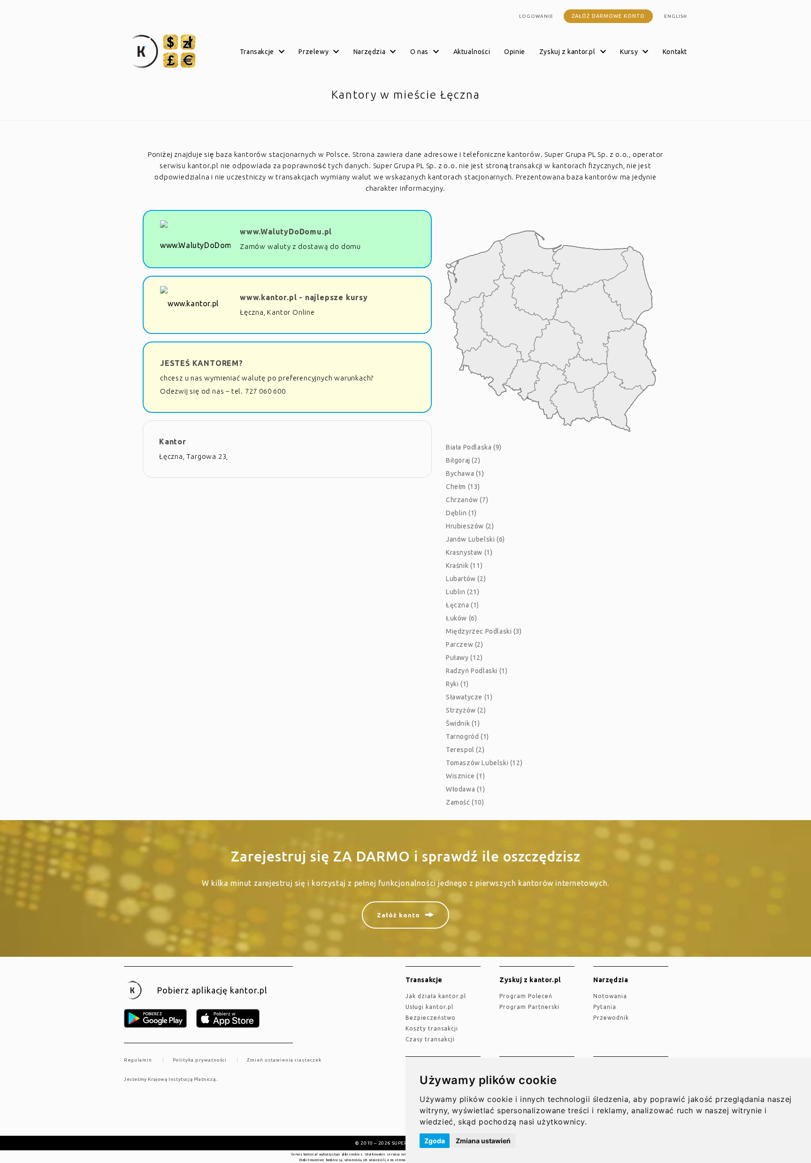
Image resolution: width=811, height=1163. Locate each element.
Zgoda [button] (434, 1141)
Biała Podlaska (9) (474, 447)
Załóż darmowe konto (608, 16)
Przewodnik (611, 1018)
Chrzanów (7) (467, 500)
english (675, 16)
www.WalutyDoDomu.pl (286, 231)
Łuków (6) (461, 618)
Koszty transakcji (432, 1028)
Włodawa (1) (465, 789)
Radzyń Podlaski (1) (476, 671)
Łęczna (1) (462, 605)
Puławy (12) (464, 657)
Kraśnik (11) (464, 565)
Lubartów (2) (466, 578)
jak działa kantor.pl (436, 996)
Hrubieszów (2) (470, 526)
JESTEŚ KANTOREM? (201, 363)
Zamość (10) (465, 802)
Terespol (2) (465, 749)
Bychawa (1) (465, 473)
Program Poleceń (525, 996)
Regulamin (138, 1059)
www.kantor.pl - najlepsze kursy (304, 297)
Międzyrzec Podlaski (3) (484, 631)
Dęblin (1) (461, 513)
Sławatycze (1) (469, 697)
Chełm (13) (463, 486)
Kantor (172, 441)
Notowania (610, 996)
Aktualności (471, 51)
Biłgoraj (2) (463, 460)
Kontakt (675, 51)
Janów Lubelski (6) (475, 539)
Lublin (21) (463, 592)
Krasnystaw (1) (469, 552)
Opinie (514, 51)
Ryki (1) (457, 684)
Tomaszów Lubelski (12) (484, 763)
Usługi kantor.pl (429, 1007)
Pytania (604, 1007)
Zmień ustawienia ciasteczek (284, 1059)
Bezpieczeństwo (431, 1018)
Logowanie (536, 16)
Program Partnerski (529, 1007)
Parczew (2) (464, 644)
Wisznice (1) (465, 776)
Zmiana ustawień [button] (483, 1141)
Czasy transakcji (430, 1039)
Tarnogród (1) (467, 736)
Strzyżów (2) (466, 710)
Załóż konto (398, 915)
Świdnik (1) (463, 723)
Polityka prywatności (200, 1059)
